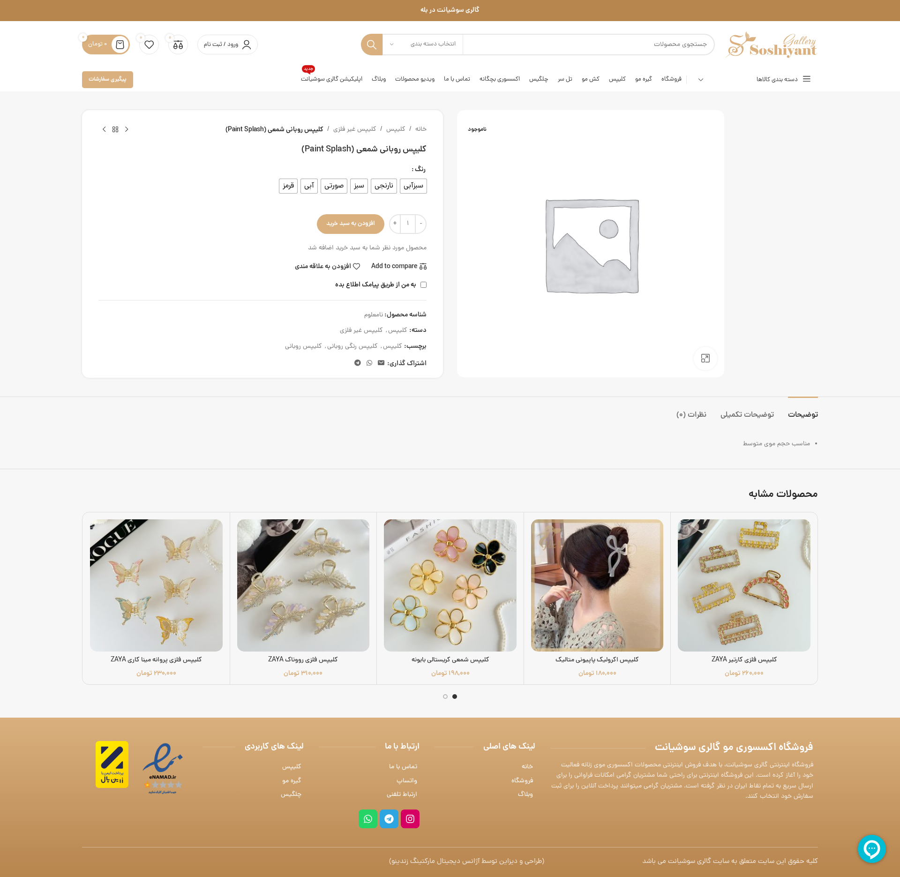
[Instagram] (410, 819)
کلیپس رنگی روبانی (352, 347)
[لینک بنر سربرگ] (450, 10)
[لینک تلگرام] (358, 364)
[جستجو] (371, 44)
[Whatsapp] (368, 819)
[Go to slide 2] (445, 696)
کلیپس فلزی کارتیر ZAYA (744, 660)
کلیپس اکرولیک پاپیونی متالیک (597, 660)
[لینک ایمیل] (381, 364)
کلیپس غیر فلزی (354, 130)
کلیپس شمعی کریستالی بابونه (450, 660)
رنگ (420, 170)
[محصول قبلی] (126, 129)
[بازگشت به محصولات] (115, 129)
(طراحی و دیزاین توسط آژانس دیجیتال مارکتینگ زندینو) (466, 861)
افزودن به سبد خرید (350, 224)
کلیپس (395, 130)
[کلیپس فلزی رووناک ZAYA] (303, 585)
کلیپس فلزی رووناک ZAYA (303, 660)
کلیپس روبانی (303, 347)
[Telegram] (389, 819)
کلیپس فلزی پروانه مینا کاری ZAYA (156, 660)
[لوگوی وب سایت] (771, 45)
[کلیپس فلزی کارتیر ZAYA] (744, 585)
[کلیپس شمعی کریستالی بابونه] (450, 585)
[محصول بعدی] (104, 129)
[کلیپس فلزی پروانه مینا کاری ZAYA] (156, 585)
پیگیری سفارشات (108, 79)
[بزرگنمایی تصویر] (705, 358)
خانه (421, 130)
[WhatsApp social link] (369, 364)
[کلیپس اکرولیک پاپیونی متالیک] (597, 585)
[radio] (413, 186)
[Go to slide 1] (454, 696)
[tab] (803, 411)
